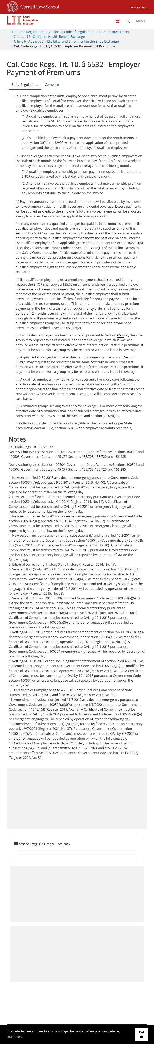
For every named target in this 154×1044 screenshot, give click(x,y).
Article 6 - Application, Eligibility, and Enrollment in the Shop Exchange (66, 41)
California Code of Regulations (71, 32)
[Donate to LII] (118, 21)
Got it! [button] (141, 1034)
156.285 (120, 456)
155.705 (87, 456)
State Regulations (31, 32)
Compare (52, 84)
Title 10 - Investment (114, 32)
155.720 (101, 456)
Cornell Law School (38, 6)
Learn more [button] (14, 1036)
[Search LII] (128, 21)
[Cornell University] (12, 6)
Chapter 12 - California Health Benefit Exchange (49, 36)
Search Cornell (139, 7)
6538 (69, 328)
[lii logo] (22, 20)
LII (11, 32)
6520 (106, 416)
